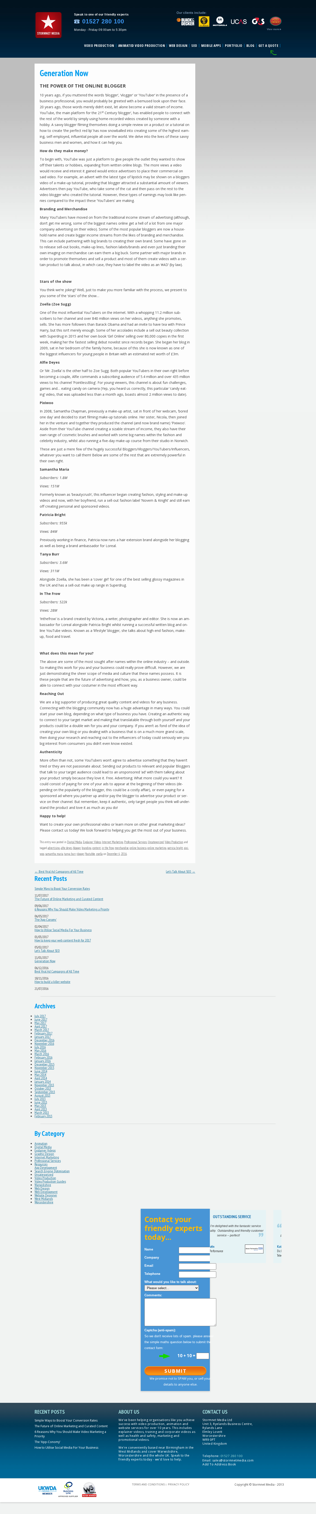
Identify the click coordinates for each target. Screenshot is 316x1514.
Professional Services (135, 842)
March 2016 (42, 1054)
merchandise (122, 848)
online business (138, 848)
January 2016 (43, 1061)
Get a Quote (268, 45)
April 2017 (41, 1026)
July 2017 (40, 1016)
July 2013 (40, 1099)
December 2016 (44, 1040)
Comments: (153, 1295)
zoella (99, 854)
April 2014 (41, 1078)
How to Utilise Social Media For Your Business (63, 930)
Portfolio (233, 45)
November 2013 (44, 1085)
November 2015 (44, 1068)
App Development (46, 1167)
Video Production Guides (50, 1181)
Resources (41, 1164)
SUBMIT (175, 1371)
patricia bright (175, 848)
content (96, 848)
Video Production (99, 45)
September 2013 (45, 1092)
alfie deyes (66, 848)
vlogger (80, 854)
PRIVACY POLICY (178, 1484)
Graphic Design (44, 1154)
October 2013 (43, 1088)
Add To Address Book (219, 1464)
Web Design (178, 45)
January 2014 (43, 1081)
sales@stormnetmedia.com (233, 1460)
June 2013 (41, 1102)
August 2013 (42, 1095)
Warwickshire (43, 1185)
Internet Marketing (112, 842)
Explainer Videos (92, 842)
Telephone (152, 1274)
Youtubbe (90, 854)
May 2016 (40, 1050)
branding (86, 848)
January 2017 (43, 1036)
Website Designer (46, 1195)
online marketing (156, 848)
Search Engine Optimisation (52, 1171)
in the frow (108, 848)
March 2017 (42, 1030)
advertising (54, 848)
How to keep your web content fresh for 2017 (63, 940)
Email (148, 1265)
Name (148, 1249)
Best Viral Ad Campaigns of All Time (59, 871)
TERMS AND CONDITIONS (148, 1484)
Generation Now (45, 961)
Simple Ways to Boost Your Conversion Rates (62, 888)
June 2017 (41, 1019)
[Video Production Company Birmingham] (48, 40)
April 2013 (41, 1109)
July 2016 (40, 1047)
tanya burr (70, 854)
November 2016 (44, 1043)
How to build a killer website (52, 982)
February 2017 (43, 1033)
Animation (41, 1143)
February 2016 (43, 1057)
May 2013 (40, 1106)
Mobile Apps (211, 45)
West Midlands (44, 1198)
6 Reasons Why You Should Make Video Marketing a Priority (72, 909)
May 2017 (40, 1023)
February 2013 (43, 1116)
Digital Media (74, 842)
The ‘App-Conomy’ (46, 919)
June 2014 (41, 1071)
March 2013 (42, 1112)
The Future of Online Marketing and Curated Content (69, 899)
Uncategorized (156, 842)
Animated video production (141, 45)
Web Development (46, 1192)
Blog (250, 45)
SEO (194, 45)
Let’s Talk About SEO (180, 871)
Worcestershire (44, 1202)
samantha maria (54, 854)
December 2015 (44, 1064)
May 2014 (40, 1074)
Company (151, 1257)
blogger (77, 848)
